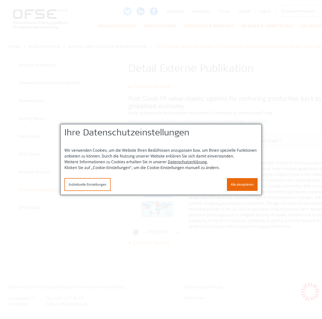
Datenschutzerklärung (187, 161)
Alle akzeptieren (242, 184)
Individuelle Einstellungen (87, 184)
